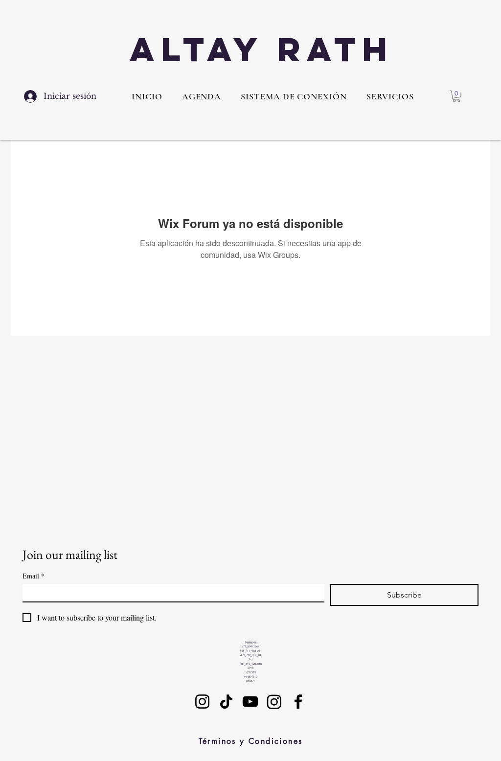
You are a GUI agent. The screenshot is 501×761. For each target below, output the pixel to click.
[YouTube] (250, 701)
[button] (390, 96)
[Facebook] (298, 701)
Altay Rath (262, 49)
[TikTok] (226, 701)
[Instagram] (202, 701)
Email (34, 576)
